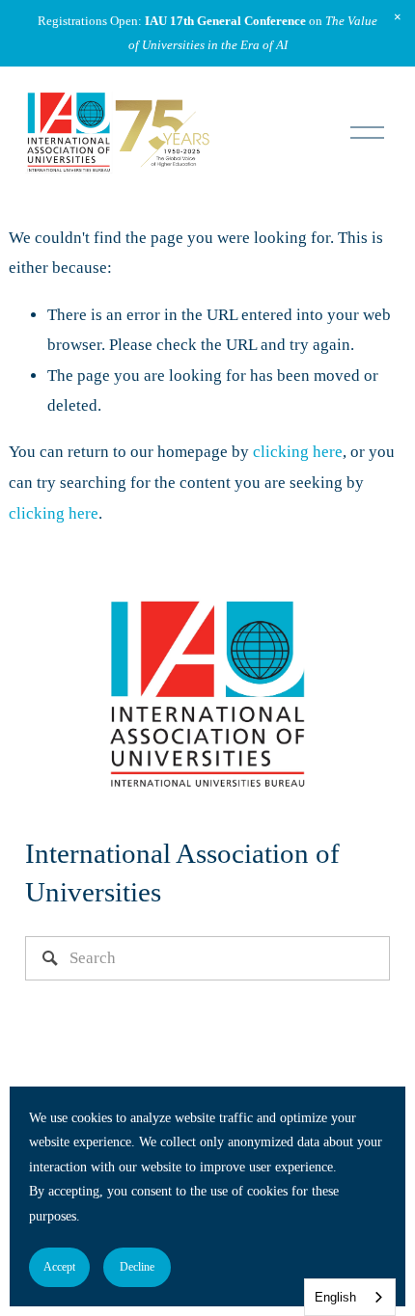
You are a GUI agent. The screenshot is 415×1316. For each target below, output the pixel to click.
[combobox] (350, 1297)
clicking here (298, 452)
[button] (397, 17)
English (335, 1297)
